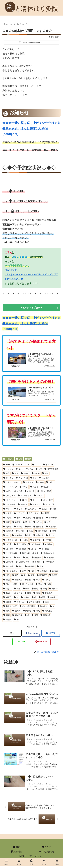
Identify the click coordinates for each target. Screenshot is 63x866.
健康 (8, 522)
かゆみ (37, 473)
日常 (20, 459)
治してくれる (11, 571)
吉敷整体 (52, 527)
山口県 (33, 549)
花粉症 (26, 597)
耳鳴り (8, 593)
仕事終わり (53, 518)
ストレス (29, 482)
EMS (8, 465)
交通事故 (39, 518)
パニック (31, 491)
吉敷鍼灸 (9, 531)
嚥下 (8, 535)
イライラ (9, 469)
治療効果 (43, 571)
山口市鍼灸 (35, 544)
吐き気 (21, 531)
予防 (18, 518)
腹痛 (38, 593)
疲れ (29, 580)
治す (24, 571)
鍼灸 (8, 611)
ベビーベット (11, 500)
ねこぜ (35, 487)
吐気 (31, 531)
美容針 (54, 589)
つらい (51, 482)
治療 (33, 571)
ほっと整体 (10, 504)
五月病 (28, 518)
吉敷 (29, 527)
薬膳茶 (8, 602)
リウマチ (20, 513)
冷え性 (28, 522)
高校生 (8, 619)
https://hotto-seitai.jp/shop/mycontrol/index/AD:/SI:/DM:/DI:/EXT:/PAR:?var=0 (31, 274)
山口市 (8, 544)
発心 (40, 584)
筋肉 (36, 589)
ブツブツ (40, 495)
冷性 (48, 522)
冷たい (39, 522)
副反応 (19, 527)
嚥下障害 (18, 535)
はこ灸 (19, 491)
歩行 (20, 566)
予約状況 (9, 459)
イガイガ (49, 465)
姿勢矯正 (39, 535)
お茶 (17, 473)
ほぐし (25, 500)
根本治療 (9, 566)
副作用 (8, 527)
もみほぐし (31, 509)
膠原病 (8, 597)
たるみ (41, 482)
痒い (38, 580)
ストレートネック (13, 482)
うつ (40, 469)
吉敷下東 (39, 527)
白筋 (49, 584)
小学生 (48, 540)
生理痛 (54, 575)
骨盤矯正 (46, 615)
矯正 (27, 589)
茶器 (43, 597)
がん (47, 473)
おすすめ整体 (52, 469)
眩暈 (18, 589)
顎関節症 (18, 615)
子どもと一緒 (11, 540)
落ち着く (53, 597)
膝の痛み (48, 593)
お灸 (8, 473)
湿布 (17, 575)
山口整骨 (9, 549)
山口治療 (22, 549)
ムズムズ (36, 504)
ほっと (35, 500)
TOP (17, 847)
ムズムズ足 (49, 504)
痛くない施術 (11, 584)
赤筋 (47, 602)
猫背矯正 (43, 575)
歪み (41, 566)
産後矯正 (18, 580)
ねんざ (46, 487)
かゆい (26, 473)
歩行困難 (31, 566)
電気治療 (48, 611)
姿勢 (29, 535)
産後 (8, 580)
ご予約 (47, 847)
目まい (8, 589)
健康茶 (17, 522)
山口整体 (49, 544)
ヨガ (54, 509)
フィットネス (25, 495)
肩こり (19, 593)
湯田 (8, 575)
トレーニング (11, 487)
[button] (54, 555)
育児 (29, 459)
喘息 (54, 531)
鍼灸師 (17, 611)
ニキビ (25, 487)
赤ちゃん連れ (34, 602)
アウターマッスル (22, 465)
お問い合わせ (47, 851)
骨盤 (36, 615)
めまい (8, 509)
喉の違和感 (42, 531)
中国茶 (46, 513)
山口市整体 (21, 544)
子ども (51, 535)
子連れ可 (36, 540)
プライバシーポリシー (33, 856)
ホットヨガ (48, 500)
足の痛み (43, 606)
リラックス (33, 513)
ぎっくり (9, 478)
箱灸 (45, 589)
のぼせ (8, 491)
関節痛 (28, 611)
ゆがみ (44, 509)
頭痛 (8, 615)
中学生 (8, 518)
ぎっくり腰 (23, 478)
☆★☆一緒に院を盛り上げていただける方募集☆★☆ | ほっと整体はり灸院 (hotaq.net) (31, 128)
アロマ (37, 465)
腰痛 (29, 593)
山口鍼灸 (45, 549)
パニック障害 (45, 491)
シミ (34, 478)
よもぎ (8, 513)
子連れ (25, 540)
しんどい (45, 478)
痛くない (48, 580)
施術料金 (17, 851)
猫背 (32, 575)
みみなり (24, 504)
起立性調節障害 (28, 606)
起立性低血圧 (11, 606)
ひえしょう (10, 495)
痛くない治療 (27, 584)
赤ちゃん (20, 602)
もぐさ (19, 509)
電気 (38, 611)
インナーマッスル (26, 469)
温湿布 (55, 571)
